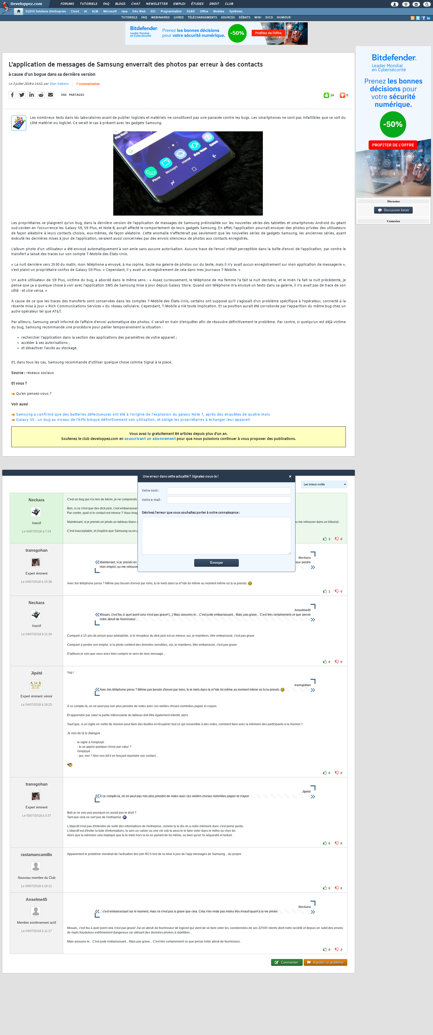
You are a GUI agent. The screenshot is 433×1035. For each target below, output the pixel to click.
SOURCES (228, 17)
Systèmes (236, 11)
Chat (135, 4)
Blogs (120, 4)
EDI (153, 11)
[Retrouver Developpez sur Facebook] (423, 18)
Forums (67, 4)
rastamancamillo (36, 855)
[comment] (216, 535)
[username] (229, 491)
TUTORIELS (129, 17)
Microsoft (110, 11)
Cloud (75, 11)
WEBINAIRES (160, 17)
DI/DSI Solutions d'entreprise (46, 11)
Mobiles (218, 11)
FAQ (106, 4)
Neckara (36, 500)
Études (197, 4)
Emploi (179, 4)
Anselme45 (36, 899)
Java (124, 11)
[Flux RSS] (413, 18)
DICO (269, 17)
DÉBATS (244, 17)
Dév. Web (139, 11)
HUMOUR (284, 17)
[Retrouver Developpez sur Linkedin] (428, 18)
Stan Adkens (58, 84)
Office (204, 11)
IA (85, 11)
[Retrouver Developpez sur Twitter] (418, 18)
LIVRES (179, 17)
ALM (95, 11)
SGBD (191, 11)
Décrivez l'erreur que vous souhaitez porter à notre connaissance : (191, 513)
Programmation (171, 11)
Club (228, 4)
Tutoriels (88, 4)
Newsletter (156, 4)
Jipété (36, 673)
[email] (229, 500)
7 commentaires (88, 84)
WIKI (257, 17)
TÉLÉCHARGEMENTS (202, 17)
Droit (214, 4)
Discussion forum (395, 210)
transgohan (37, 550)
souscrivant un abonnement (150, 439)
